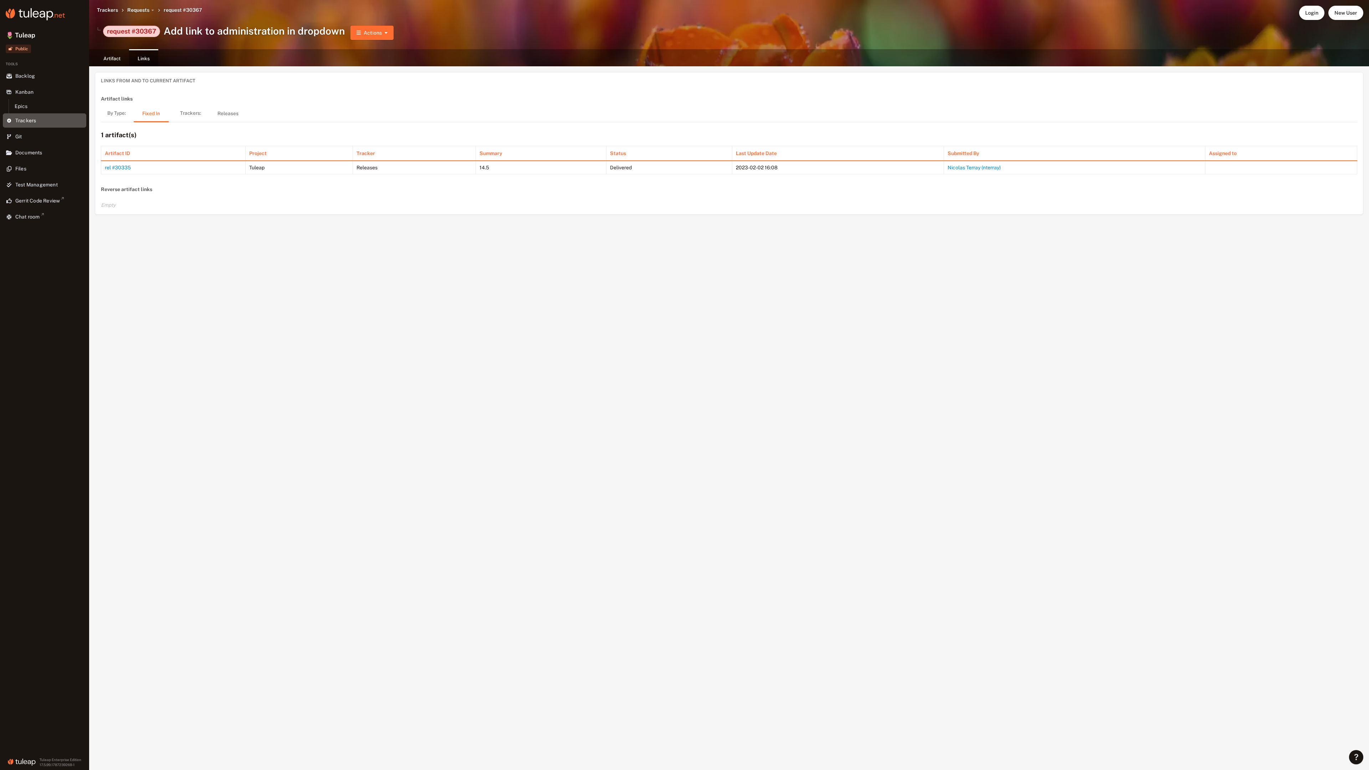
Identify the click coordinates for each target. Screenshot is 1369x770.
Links (144, 58)
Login (1311, 13)
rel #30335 (118, 167)
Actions (373, 33)
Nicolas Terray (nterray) (974, 167)
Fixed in (151, 113)
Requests (138, 10)
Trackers (107, 10)
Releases (228, 113)
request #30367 (183, 10)
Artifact (112, 58)
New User (1345, 13)
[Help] (1356, 757)
